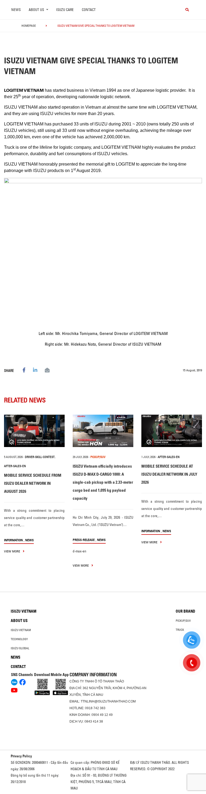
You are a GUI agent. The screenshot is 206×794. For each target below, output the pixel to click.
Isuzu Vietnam (23, 611)
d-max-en (79, 551)
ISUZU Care (65, 9)
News (16, 9)
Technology (19, 639)
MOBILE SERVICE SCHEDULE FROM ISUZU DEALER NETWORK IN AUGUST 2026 (32, 483)
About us (19, 620)
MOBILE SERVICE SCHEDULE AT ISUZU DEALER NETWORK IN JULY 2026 (169, 474)
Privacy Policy (21, 756)
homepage (28, 26)
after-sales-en (15, 466)
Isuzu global (20, 648)
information (13, 540)
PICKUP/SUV (97, 457)
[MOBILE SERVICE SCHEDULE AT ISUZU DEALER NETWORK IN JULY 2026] (171, 431)
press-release (84, 540)
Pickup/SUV (183, 621)
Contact (89, 9)
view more (12, 551)
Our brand (185, 611)
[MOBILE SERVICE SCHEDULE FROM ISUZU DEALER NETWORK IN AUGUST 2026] (34, 431)
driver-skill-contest (40, 457)
